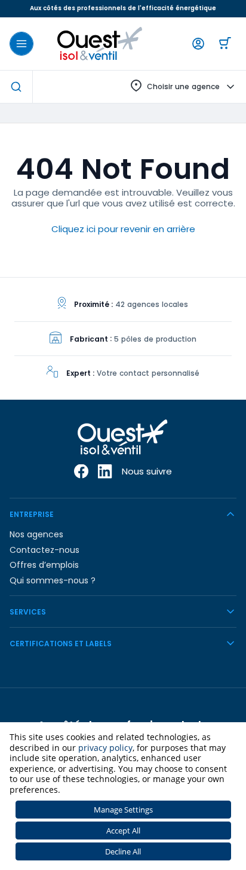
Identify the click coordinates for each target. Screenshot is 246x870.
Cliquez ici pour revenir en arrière (123, 229)
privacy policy (105, 747)
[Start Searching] (16, 86)
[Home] (100, 43)
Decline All (123, 851)
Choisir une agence (183, 86)
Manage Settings (123, 809)
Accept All (123, 830)
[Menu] (21, 44)
